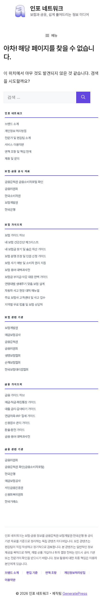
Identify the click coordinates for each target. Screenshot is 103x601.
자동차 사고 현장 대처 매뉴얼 (22, 290)
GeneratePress (75, 593)
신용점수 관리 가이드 (17, 423)
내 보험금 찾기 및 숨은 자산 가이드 (25, 249)
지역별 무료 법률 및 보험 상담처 (24, 304)
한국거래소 (11, 501)
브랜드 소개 (12, 124)
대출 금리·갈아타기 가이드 (20, 409)
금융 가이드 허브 (15, 395)
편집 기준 (32, 573)
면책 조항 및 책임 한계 (18, 151)
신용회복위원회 (14, 494)
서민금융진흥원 (14, 488)
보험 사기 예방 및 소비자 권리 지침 (25, 263)
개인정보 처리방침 (16, 131)
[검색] (83, 97)
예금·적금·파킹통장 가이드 (20, 402)
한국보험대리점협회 (17, 369)
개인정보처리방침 (74, 573)
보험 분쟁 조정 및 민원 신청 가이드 (25, 256)
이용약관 (10, 580)
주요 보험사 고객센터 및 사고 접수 (25, 297)
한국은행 (10, 209)
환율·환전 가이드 (15, 430)
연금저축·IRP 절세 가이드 (20, 416)
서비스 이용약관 (14, 144)
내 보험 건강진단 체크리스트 (22, 242)
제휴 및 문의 (12, 158)
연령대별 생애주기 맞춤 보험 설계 (25, 284)
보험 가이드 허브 (15, 235)
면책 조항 (51, 573)
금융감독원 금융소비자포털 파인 (24, 182)
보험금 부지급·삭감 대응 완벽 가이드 (26, 277)
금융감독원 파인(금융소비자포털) (24, 467)
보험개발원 (11, 202)
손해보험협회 (13, 362)
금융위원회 (11, 189)
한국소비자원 (13, 196)
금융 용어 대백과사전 (17, 436)
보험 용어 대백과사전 (17, 270)
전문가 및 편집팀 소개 (18, 138)
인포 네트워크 (46, 8)
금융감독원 (11, 342)
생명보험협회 (13, 355)
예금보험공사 (13, 335)
